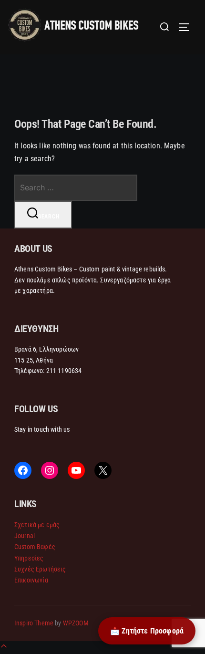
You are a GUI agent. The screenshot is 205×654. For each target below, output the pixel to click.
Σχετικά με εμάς (37, 525)
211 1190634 (64, 370)
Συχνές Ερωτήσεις (40, 569)
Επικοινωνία (31, 580)
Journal (24, 536)
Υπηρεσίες (28, 558)
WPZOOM (76, 623)
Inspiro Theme (33, 623)
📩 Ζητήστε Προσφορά (147, 630)
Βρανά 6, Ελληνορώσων (46, 349)
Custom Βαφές (34, 546)
